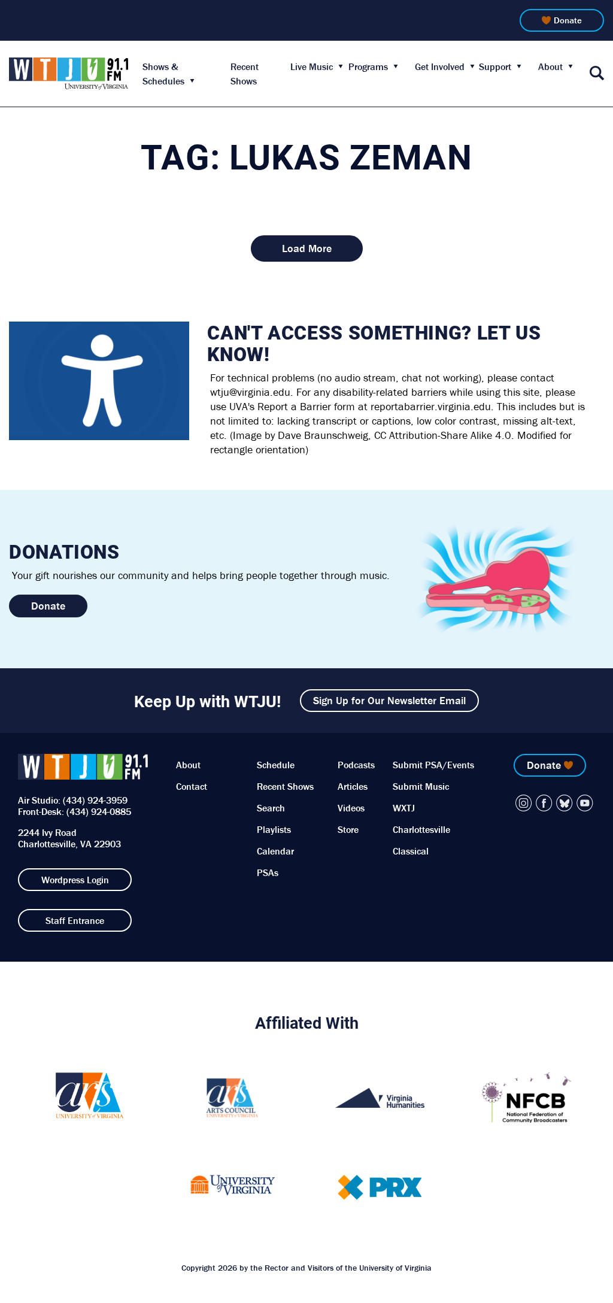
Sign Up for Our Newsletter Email (389, 700)
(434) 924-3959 (95, 800)
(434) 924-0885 (98, 811)
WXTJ (404, 808)
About (550, 66)
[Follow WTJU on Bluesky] (564, 803)
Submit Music (421, 786)
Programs (368, 66)
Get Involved (440, 66)
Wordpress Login (75, 880)
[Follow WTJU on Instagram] (523, 803)
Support (495, 66)
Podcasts (356, 765)
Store (348, 829)
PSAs (267, 872)
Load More (307, 248)
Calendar (275, 851)
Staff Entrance (74, 920)
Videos (351, 808)
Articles (353, 786)
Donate (568, 20)
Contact (191, 786)
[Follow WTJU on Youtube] (584, 803)
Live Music (311, 66)
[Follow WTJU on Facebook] (544, 803)
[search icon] (597, 74)
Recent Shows (285, 786)
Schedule (276, 765)
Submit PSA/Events (433, 765)
